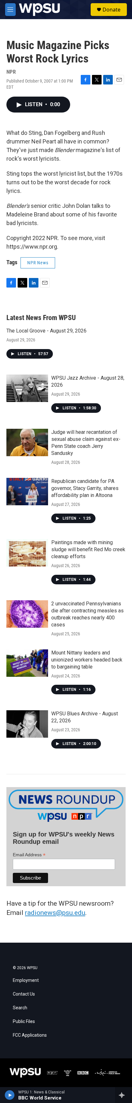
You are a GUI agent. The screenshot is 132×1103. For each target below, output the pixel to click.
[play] (10, 1095)
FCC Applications (30, 1035)
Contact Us (24, 994)
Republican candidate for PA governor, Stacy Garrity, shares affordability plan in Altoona (85, 488)
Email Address (29, 855)
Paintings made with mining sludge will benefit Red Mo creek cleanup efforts (88, 549)
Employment (26, 980)
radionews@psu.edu (55, 913)
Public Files (24, 1021)
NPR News (37, 262)
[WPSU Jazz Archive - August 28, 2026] (27, 388)
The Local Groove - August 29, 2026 (46, 331)
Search (20, 1007)
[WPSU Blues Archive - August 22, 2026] (27, 724)
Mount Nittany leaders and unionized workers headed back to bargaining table (86, 660)
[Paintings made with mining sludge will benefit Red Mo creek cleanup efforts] (27, 552)
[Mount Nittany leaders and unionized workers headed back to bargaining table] (27, 663)
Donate (111, 9)
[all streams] (123, 1095)
